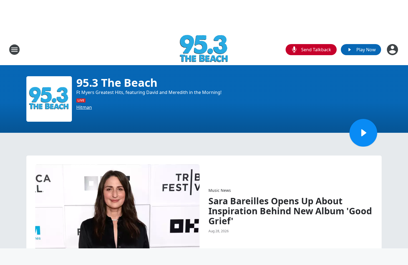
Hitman (84, 107)
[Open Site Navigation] (14, 49)
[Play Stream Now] (363, 133)
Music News (219, 190)
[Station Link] (204, 49)
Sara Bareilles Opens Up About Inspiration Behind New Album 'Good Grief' (290, 211)
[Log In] (393, 49)
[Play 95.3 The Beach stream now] (49, 98)
